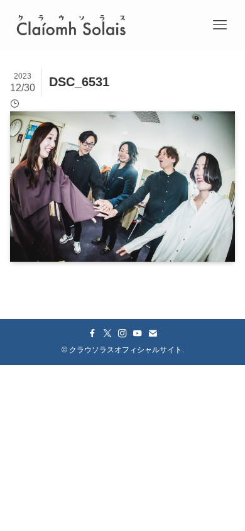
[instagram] (122, 333)
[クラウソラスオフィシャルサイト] (71, 25)
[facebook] (92, 333)
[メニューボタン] (220, 25)
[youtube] (137, 333)
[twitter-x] (107, 333)
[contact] (152, 333)
